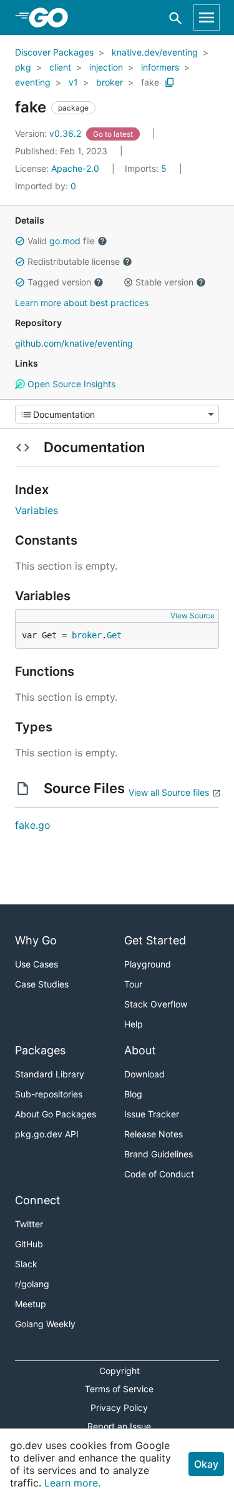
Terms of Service (119, 1388)
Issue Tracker (151, 1114)
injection (106, 67)
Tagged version (59, 282)
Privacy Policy (119, 1407)
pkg (23, 67)
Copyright (119, 1370)
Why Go (36, 940)
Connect (38, 1200)
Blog (133, 1094)
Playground (147, 964)
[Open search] (175, 18)
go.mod (64, 240)
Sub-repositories (48, 1094)
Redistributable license (73, 261)
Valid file (61, 240)
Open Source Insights (70, 383)
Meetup (30, 1304)
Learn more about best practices (82, 302)
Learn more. (72, 1483)
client (60, 67)
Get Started (155, 940)
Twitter (29, 1224)
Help (133, 1024)
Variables (36, 510)
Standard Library (49, 1074)
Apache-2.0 (75, 168)
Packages (40, 1050)
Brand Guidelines (158, 1154)
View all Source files (169, 792)
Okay (206, 1464)
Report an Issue (119, 1426)
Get (114, 635)
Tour (133, 984)
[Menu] (117, 414)
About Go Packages (55, 1114)
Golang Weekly (45, 1323)
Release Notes (153, 1134)
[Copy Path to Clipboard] (169, 82)
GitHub (29, 1244)
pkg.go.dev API (47, 1134)
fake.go (33, 825)
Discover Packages (54, 52)
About (140, 1050)
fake (150, 82)
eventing (33, 82)
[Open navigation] (206, 17)
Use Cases (36, 964)
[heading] (52, 17)
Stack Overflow (155, 1004)
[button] (20, 241)
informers (160, 67)
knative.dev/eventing (155, 52)
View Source (192, 615)
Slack (26, 1264)
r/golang (32, 1284)
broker (109, 82)
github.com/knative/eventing (74, 343)
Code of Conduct (159, 1174)
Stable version (164, 282)
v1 (73, 82)
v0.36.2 (49, 133)
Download (144, 1074)
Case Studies (42, 984)
